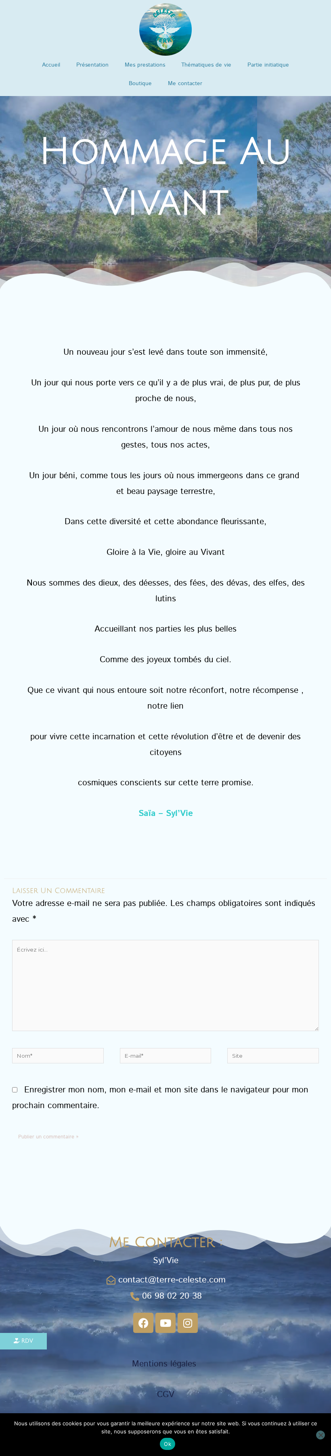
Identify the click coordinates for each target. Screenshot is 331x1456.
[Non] (320, 1435)
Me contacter (185, 83)
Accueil (51, 65)
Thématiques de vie (206, 65)
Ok (167, 1444)
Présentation (92, 65)
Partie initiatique (268, 65)
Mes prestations (145, 65)
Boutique (140, 83)
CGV (165, 1395)
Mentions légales (165, 1364)
